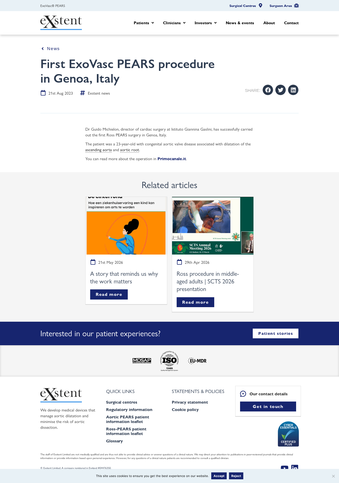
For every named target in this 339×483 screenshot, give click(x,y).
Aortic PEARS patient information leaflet (127, 419)
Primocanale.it (172, 158)
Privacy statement (190, 402)
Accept (219, 476)
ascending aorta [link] (98, 149)
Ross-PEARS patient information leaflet (126, 431)
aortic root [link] (129, 149)
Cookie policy (185, 409)
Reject (236, 476)
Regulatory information (129, 409)
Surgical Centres (242, 5)
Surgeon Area (281, 5)
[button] (268, 90)
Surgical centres (121, 402)
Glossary (114, 441)
